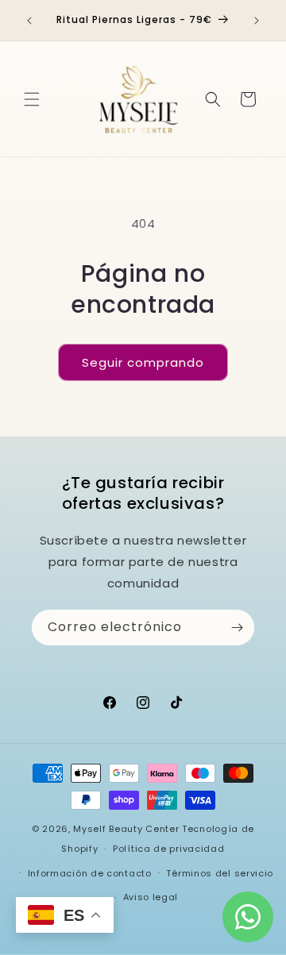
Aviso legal (151, 897)
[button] (31, 99)
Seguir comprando (143, 362)
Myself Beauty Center (126, 828)
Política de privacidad (168, 848)
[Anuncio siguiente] (256, 20)
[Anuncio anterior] (29, 20)
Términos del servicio (219, 873)
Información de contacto (90, 873)
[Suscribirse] (236, 627)
